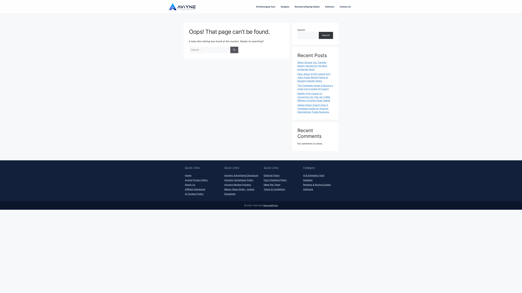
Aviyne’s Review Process (237, 184)
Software (329, 6)
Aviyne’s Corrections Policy (238, 180)
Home (188, 175)
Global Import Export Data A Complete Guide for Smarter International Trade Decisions (313, 108)
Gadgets (285, 6)
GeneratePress (270, 205)
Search (301, 30)
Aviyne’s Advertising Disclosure (241, 175)
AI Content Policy (194, 194)
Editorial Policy (272, 175)
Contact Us (345, 6)
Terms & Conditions (274, 189)
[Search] (234, 50)
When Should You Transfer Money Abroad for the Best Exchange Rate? (312, 66)
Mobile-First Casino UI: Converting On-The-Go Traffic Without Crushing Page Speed (313, 97)
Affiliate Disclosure (195, 189)
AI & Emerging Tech (265, 6)
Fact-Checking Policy (275, 180)
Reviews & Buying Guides (307, 6)
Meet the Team (272, 184)
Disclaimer (230, 194)
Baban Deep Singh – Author (239, 189)
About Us (190, 184)
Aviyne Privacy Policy (196, 180)
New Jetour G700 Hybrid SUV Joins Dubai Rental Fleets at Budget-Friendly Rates (313, 77)
